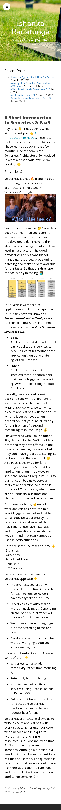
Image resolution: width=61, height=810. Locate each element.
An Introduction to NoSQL (22, 95)
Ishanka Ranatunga (30, 27)
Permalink (19, 792)
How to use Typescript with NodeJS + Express (32, 77)
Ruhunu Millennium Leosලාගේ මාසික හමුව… (31, 98)
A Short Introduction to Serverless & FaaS (30, 89)
